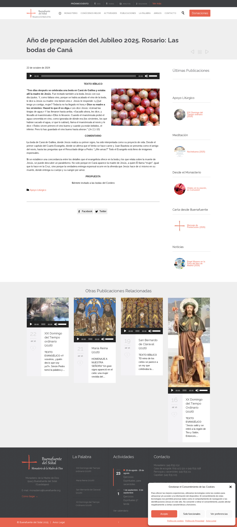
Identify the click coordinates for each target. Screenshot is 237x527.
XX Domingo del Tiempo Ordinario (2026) (87, 504)
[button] (230, 486)
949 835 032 (173, 465)
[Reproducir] (30, 76)
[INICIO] (59, 13)
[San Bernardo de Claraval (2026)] (142, 313)
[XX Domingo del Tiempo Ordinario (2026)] (189, 342)
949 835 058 (194, 468)
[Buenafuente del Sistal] (39, 13)
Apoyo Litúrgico (38, 190)
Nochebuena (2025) (196, 152)
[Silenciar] (146, 76)
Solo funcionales (191, 513)
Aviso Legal (211, 521)
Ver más (156, 3)
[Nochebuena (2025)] (179, 151)
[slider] (153, 76)
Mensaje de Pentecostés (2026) (196, 226)
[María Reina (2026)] (95, 317)
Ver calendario (120, 510)
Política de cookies (175, 521)
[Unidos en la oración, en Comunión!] (179, 189)
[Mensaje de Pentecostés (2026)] (179, 226)
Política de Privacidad (194, 521)
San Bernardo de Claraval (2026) (148, 344)
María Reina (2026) (85, 480)
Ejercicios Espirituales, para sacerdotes (132, 481)
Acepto (164, 513)
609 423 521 (178, 468)
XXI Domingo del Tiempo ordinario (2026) (195, 114)
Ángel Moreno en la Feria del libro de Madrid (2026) (196, 263)
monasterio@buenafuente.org (45, 490)
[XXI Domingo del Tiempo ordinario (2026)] (179, 114)
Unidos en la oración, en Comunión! (197, 189)
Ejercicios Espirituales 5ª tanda (130, 500)
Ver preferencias (219, 513)
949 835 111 (185, 471)
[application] (93, 76)
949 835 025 (170, 475)
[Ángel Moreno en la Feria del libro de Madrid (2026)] (179, 263)
